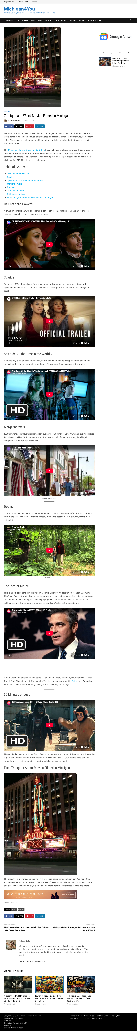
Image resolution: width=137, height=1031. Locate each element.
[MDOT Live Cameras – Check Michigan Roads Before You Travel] (105, 59)
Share (10, 126)
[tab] (103, 53)
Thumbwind (74, 1016)
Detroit (75, 681)
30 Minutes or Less (16, 194)
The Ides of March (15, 190)
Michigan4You (19, 9)
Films (14, 909)
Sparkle (10, 177)
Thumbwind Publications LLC (30, 1016)
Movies (21, 909)
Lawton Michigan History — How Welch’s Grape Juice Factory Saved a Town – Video (49, 998)
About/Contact (95, 20)
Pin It (31, 126)
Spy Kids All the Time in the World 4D (25, 180)
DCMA (27, 2)
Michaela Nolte (15, 120)
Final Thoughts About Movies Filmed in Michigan (30, 197)
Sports (82, 20)
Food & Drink (22, 20)
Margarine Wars (14, 184)
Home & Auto (61, 20)
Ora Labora (85, 1018)
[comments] (120, 53)
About (21, 2)
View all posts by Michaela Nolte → (32, 961)
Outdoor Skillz (102, 1016)
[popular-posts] (103, 53)
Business (9, 20)
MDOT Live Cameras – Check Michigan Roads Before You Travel (120, 60)
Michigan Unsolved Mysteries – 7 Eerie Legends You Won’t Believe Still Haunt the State (17, 998)
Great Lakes (36, 20)
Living (73, 20)
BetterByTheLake (117, 1016)
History (48, 20)
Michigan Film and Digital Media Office (26, 150)
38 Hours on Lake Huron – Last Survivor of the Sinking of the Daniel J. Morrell (79, 998)
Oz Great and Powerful (18, 173)
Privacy (34, 2)
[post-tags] (129, 53)
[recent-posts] (112, 53)
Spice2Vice (74, 1018)
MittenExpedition (98, 1018)
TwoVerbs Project (87, 1016)
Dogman (11, 187)
